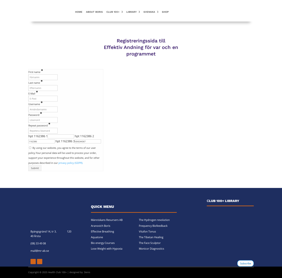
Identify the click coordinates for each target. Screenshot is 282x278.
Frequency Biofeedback (153, 226)
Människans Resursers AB (107, 220)
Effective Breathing (102, 231)
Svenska (149, 12)
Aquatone (97, 237)
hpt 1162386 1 (38, 136)
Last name (35, 81)
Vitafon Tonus (147, 231)
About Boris (94, 12)
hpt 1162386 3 (65, 141)
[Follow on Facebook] (33, 261)
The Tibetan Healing (151, 237)
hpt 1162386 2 (84, 136)
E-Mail (33, 92)
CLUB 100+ (112, 12)
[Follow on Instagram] (39, 261)
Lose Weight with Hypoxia (106, 248)
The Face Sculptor (150, 243)
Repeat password (39, 124)
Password (35, 113)
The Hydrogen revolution (154, 220)
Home (78, 12)
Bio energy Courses (103, 243)
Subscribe (245, 263)
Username (35, 103)
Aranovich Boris (100, 226)
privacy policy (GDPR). (70, 162)
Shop (165, 12)
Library (131, 12)
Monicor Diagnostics (151, 248)
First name (35, 71)
